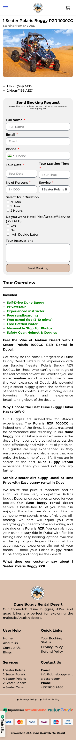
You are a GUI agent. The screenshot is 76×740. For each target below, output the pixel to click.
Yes (13, 226)
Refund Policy (52, 651)
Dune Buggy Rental (55, 462)
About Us (10, 643)
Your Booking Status (51, 640)
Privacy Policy (52, 647)
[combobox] (10, 156)
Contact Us (11, 648)
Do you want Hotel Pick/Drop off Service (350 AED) (38, 219)
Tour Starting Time (54, 164)
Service (45, 182)
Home (8, 638)
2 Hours (17, 210)
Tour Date (14, 165)
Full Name (14, 120)
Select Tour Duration (22, 197)
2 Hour (20, 90)
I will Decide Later (25, 234)
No (13, 230)
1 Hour (20, 86)
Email (11, 134)
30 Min (16, 202)
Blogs (7, 652)
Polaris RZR (34, 528)
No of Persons (17, 182)
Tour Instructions (19, 241)
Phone (11, 149)
